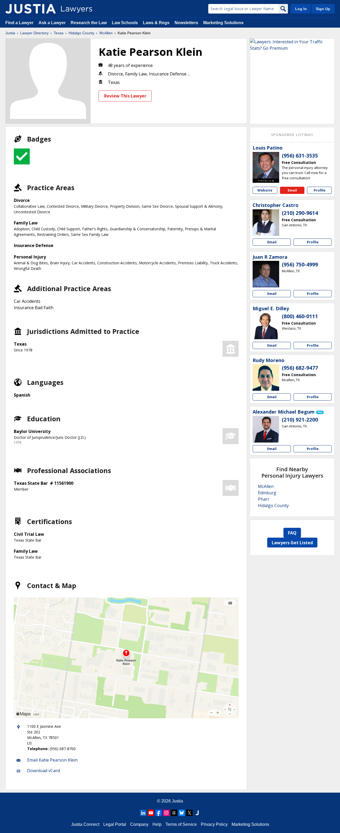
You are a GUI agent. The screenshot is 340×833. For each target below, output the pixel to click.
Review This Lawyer (125, 96)
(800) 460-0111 (300, 316)
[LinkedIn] (143, 813)
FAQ (292, 533)
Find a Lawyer (19, 22)
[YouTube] (151, 813)
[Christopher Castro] (266, 222)
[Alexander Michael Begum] (266, 429)
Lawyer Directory (34, 33)
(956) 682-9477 (300, 367)
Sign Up (323, 9)
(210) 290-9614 (300, 213)
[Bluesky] (181, 813)
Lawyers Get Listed (292, 543)
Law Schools (125, 22)
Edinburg (267, 493)
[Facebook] (158, 813)
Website (264, 190)
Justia (10, 33)
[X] (189, 813)
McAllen (106, 33)
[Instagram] (166, 813)
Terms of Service (181, 824)
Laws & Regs (156, 22)
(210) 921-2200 (300, 419)
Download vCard (43, 771)
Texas (58, 33)
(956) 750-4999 (300, 264)
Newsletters (186, 22)
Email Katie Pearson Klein (52, 760)
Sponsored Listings (292, 135)
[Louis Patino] (266, 165)
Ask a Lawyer (53, 22)
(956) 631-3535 (300, 155)
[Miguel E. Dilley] (266, 326)
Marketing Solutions (223, 22)
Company (139, 824)
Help (157, 824)
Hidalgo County (81, 33)
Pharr (263, 499)
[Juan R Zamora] (266, 274)
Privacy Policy (214, 824)
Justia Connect (85, 824)
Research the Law (89, 22)
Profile (319, 190)
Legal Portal (114, 824)
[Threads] (174, 813)
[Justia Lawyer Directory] (30, 9)
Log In (301, 9)
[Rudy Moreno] (266, 377)
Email (292, 190)
